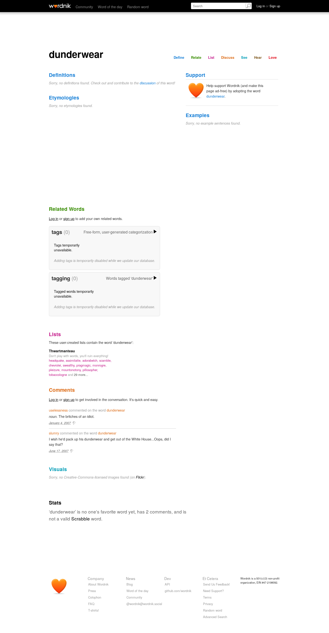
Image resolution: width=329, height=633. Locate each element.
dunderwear (215, 96)
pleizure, (55, 369)
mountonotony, (72, 369)
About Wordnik (98, 584)
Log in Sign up (268, 6)
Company (96, 578)
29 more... (81, 374)
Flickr (140, 477)
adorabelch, (90, 360)
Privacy (208, 603)
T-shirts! (93, 610)
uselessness (58, 410)
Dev (167, 578)
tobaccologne (58, 374)
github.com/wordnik (178, 590)
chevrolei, (56, 365)
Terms (207, 597)
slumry (54, 432)
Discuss (227, 57)
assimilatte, (74, 360)
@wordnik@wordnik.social (144, 603)
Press (92, 590)
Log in (53, 218)
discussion (148, 82)
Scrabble (80, 518)
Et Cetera (210, 578)
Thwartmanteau (62, 350)
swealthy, (69, 365)
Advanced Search (215, 616)
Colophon (94, 597)
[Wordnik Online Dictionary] (60, 6)
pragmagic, (84, 365)
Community (84, 6)
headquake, (57, 360)
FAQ (91, 603)
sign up (68, 218)
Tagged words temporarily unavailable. (74, 294)
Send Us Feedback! (216, 584)
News (130, 578)
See (244, 57)
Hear (258, 57)
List (211, 57)
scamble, (105, 360)
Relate (196, 57)
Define (179, 57)
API (167, 584)
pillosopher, (90, 369)
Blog (129, 584)
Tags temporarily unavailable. (66, 247)
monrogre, (99, 365)
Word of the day (110, 6)
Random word (138, 6)
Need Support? (213, 590)
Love (273, 57)
